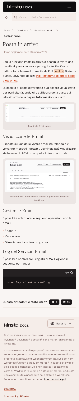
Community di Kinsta (16, 396)
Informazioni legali (55, 379)
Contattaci (10, 389)
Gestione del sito (44, 30)
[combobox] (44, 17)
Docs (7, 30)
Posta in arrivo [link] (12, 36)
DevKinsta (22, 30)
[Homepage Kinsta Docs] (19, 6)
